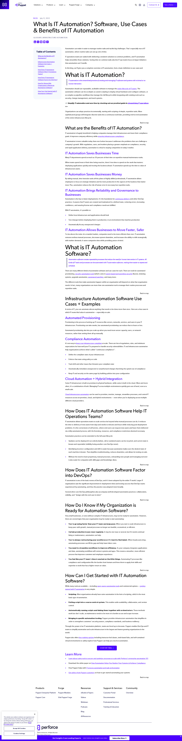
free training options (86, 637)
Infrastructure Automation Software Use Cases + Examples (46, 64)
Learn (61, 5)
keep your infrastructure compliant (89, 343)
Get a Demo (169, 5)
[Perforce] (4, 4)
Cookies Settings (19, 733)
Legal (49, 735)
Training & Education (111, 707)
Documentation (109, 697)
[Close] (35, 714)
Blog (82, 711)
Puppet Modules (64, 693)
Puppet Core (40, 697)
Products (50, 5)
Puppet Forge (74, 5)
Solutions (37, 5)
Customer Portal (109, 693)
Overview (129, 693)
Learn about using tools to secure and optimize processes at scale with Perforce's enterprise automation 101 (108, 658)
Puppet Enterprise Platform (46, 693)
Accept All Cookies (19, 728)
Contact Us (153, 5)
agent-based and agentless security (119, 274)
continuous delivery (122, 199)
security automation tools (84, 274)
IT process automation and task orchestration (103, 668)
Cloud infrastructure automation (77, 394)
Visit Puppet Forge (65, 697)
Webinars (84, 702)
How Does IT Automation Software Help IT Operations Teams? (47, 72)
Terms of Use (44, 735)
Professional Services (111, 702)
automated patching (95, 277)
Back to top (144, 123)
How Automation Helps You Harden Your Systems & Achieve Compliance (118, 663)
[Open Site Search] (136, 5)
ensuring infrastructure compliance (111, 136)
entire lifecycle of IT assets (126, 89)
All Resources (86, 716)
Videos (83, 697)
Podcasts (84, 707)
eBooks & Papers (87, 693)
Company (89, 5)
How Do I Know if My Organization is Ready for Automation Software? (46, 85)
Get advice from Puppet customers (82, 673)
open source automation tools (108, 586)
